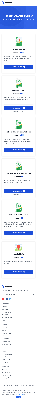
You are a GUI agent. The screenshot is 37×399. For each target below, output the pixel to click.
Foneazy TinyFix (18, 91)
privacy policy (20, 394)
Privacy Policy (6, 339)
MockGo (4, 306)
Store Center (5, 357)
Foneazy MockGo (18, 49)
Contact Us (5, 362)
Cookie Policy (6, 341)
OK (19, 397)
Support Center (6, 360)
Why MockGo (6, 309)
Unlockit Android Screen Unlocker (18, 173)
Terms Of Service (7, 344)
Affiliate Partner (6, 336)
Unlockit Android (7, 318)
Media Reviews (6, 333)
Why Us (4, 330)
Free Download (17, 67)
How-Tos (4, 369)
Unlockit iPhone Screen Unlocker (18, 132)
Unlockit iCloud (6, 312)
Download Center (7, 354)
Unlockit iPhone (6, 315)
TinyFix (4, 320)
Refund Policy (6, 347)
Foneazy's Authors (7, 378)
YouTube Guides (6, 372)
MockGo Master (18, 254)
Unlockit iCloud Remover (18, 215)
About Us (4, 327)
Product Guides (6, 375)
